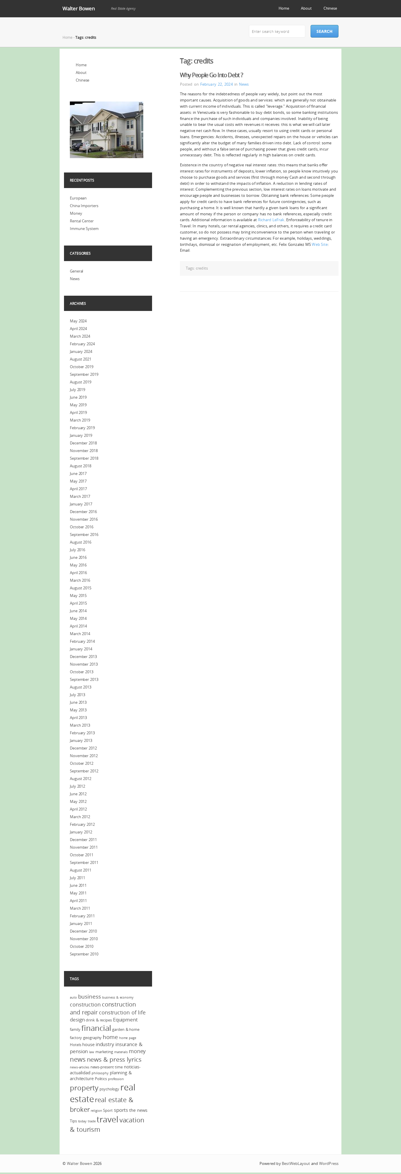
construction (85, 1004)
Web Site (319, 244)
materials (121, 1052)
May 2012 (78, 801)
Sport (108, 1110)
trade (92, 1121)
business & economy (118, 997)
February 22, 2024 (216, 84)
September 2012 (84, 771)
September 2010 (84, 954)
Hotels (75, 1044)
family (75, 1029)
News (244, 84)
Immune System (84, 228)
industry (105, 1044)
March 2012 (80, 816)
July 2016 (77, 549)
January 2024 (81, 351)
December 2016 (83, 511)
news (78, 1059)
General (76, 271)
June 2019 (78, 397)
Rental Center (82, 221)
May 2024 (78, 321)
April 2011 (78, 900)
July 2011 (77, 877)
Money (76, 213)
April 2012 (78, 809)
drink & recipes (99, 1020)
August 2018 (80, 465)
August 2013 (80, 687)
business (89, 996)
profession (116, 1079)
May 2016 (78, 565)
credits (202, 268)
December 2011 (83, 839)
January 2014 (81, 649)
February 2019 (82, 427)
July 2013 (77, 694)
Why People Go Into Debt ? (211, 75)
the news (138, 1110)
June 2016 (78, 557)
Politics (101, 1078)
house (88, 1044)
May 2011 (78, 893)
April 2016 (78, 572)
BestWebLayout (296, 1163)
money (137, 1051)
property (84, 1087)
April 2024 (78, 328)
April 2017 (78, 488)
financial (96, 1028)
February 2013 (82, 732)
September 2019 (84, 374)
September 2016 (84, 534)
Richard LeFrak (271, 219)
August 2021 (80, 359)
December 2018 (83, 443)
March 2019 (80, 420)
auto (73, 997)
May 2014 (78, 618)
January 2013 (81, 740)
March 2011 (80, 908)
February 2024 (82, 343)
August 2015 (80, 588)
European (78, 198)
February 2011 (82, 915)
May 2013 (78, 710)
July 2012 (77, 786)
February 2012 (82, 824)
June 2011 (78, 885)
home (110, 1037)
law (91, 1052)
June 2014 (78, 610)
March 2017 (80, 496)
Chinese (330, 8)
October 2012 (81, 763)
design (77, 1019)
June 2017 (78, 473)
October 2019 (81, 366)
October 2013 (81, 671)
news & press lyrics (114, 1059)
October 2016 (81, 527)
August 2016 (80, 542)
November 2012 (84, 755)
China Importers (84, 205)
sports (121, 1110)
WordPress (328, 1163)
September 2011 (84, 862)
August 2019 (80, 382)
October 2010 (81, 946)
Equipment (125, 1019)
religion (96, 1111)
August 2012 (80, 778)
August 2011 (80, 870)
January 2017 (81, 504)
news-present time (106, 1067)
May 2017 (78, 481)
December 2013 (83, 656)
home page (127, 1038)
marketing (104, 1051)
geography (92, 1037)
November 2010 (84, 938)
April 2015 (78, 603)
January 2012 (81, 832)
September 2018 (84, 458)
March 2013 (80, 725)
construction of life (122, 1012)
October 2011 (81, 854)
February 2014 (82, 641)
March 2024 (80, 336)
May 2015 (78, 595)
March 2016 (80, 580)
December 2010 (83, 931)
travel (107, 1119)
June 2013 (78, 702)
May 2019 (78, 404)
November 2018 (84, 450)
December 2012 (83, 748)
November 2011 (84, 847)
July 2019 (77, 389)
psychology (109, 1089)
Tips (73, 1121)
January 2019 (81, 435)
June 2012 (78, 793)
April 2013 (78, 717)
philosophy (100, 1073)
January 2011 (81, 923)
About (306, 8)
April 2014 (78, 626)
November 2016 (84, 519)
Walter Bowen (79, 8)
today (82, 1121)
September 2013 (84, 679)
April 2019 (78, 412)
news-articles (79, 1067)
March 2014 (80, 633)
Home (284, 8)
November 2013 (84, 664)
